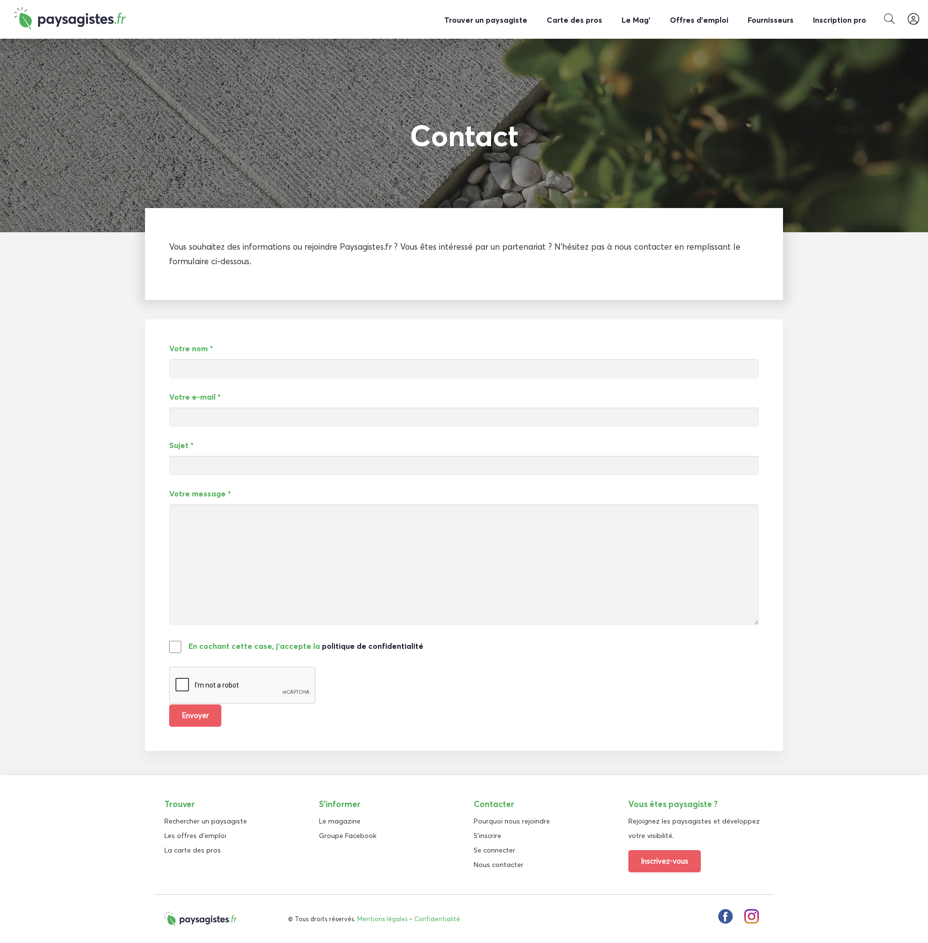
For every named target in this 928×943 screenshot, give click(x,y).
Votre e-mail (195, 397)
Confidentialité (437, 919)
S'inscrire (487, 835)
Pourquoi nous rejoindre (512, 821)
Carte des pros (574, 20)
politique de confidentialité (372, 646)
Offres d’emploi (699, 20)
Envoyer (195, 715)
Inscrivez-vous (664, 861)
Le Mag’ (636, 20)
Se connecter (494, 850)
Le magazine (340, 821)
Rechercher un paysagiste (205, 821)
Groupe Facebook (348, 835)
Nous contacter (498, 864)
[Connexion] (913, 19)
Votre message (200, 493)
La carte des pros (192, 850)
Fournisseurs (771, 20)
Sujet (181, 445)
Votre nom (191, 348)
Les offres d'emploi (195, 835)
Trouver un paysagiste (485, 20)
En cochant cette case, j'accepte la (305, 646)
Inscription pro (839, 20)
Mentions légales (382, 919)
